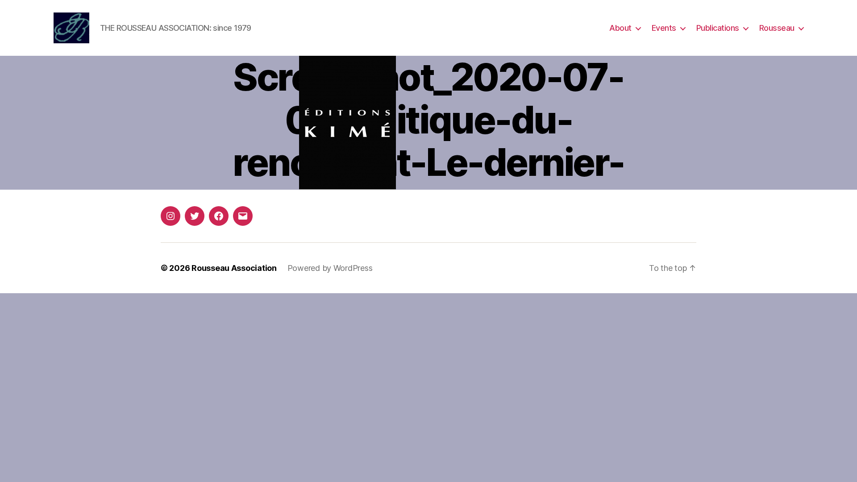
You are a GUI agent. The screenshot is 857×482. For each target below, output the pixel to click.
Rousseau (777, 28)
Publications (717, 28)
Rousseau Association (234, 268)
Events (664, 28)
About (620, 28)
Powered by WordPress (330, 268)
